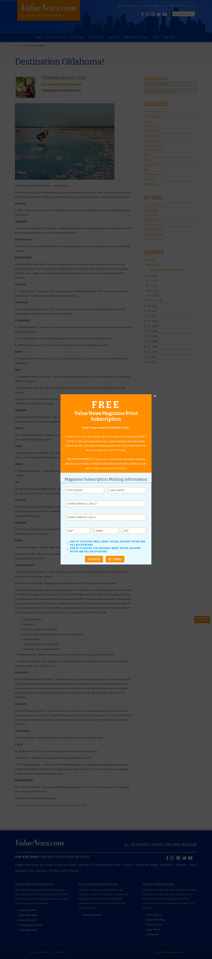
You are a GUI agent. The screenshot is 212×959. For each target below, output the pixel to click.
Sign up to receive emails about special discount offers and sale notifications (107, 543)
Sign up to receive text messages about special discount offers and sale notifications (105, 550)
